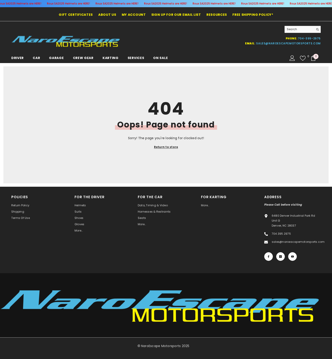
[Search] (303, 29)
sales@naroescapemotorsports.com (288, 43)
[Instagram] (280, 256)
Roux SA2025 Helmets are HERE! (68, 3)
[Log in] (292, 58)
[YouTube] (292, 256)
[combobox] (299, 29)
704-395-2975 (309, 38)
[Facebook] (268, 256)
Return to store (166, 147)
